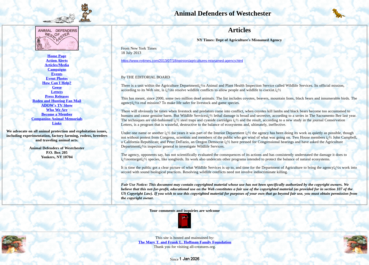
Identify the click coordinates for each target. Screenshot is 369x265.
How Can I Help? (56, 83)
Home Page (56, 56)
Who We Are (56, 110)
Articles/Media (57, 65)
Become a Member (56, 114)
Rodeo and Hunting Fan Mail (56, 101)
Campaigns (57, 69)
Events (56, 74)
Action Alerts (57, 60)
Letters (57, 92)
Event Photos (57, 78)
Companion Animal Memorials (56, 119)
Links (57, 123)
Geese (57, 87)
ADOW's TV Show (57, 105)
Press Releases (57, 96)
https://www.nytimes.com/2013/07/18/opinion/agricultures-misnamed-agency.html (182, 61)
